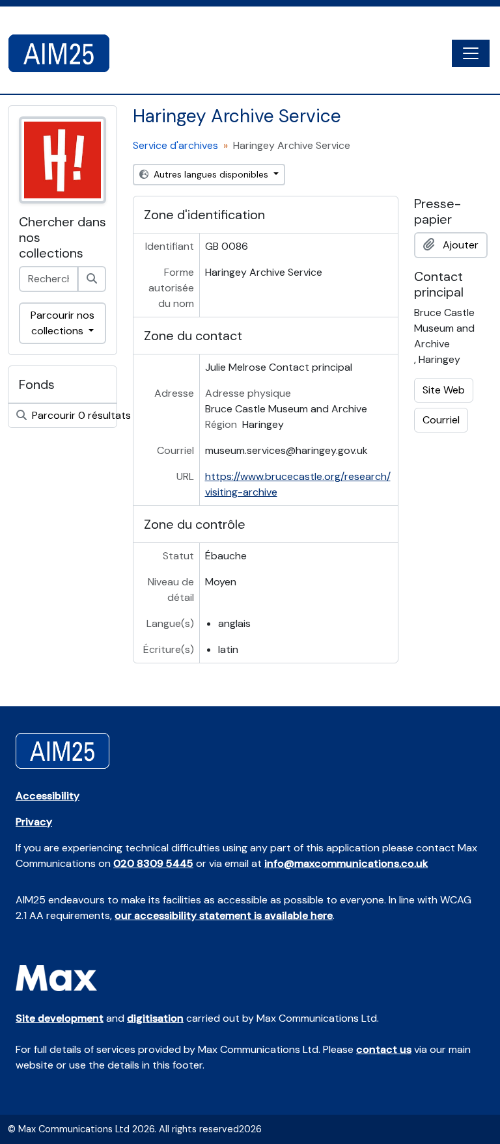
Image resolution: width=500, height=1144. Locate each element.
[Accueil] (64, 53)
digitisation (155, 1018)
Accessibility (47, 796)
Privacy (34, 822)
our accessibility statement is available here (224, 915)
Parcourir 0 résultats (73, 415)
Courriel (441, 420)
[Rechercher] (91, 279)
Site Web (444, 390)
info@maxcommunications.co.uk (346, 863)
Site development (60, 1018)
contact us (383, 1049)
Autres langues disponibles (211, 174)
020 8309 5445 (153, 863)
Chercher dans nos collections (62, 237)
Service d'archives (175, 145)
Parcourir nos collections (62, 323)
